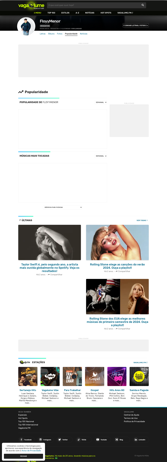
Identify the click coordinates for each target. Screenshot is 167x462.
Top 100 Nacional (26, 421)
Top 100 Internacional (28, 425)
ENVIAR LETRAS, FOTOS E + (136, 25)
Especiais (22, 415)
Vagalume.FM (124, 13)
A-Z (77, 13)
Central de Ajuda (131, 415)
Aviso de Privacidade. (31, 450)
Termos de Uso (131, 418)
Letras (43, 34)
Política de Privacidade (134, 421)
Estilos (65, 13)
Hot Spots (106, 13)
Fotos (59, 34)
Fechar (23, 456)
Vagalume (31, 5)
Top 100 (51, 13)
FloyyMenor (50, 21)
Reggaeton (44, 26)
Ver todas (141, 220)
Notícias (89, 13)
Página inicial (45, 29)
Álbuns (51, 34)
